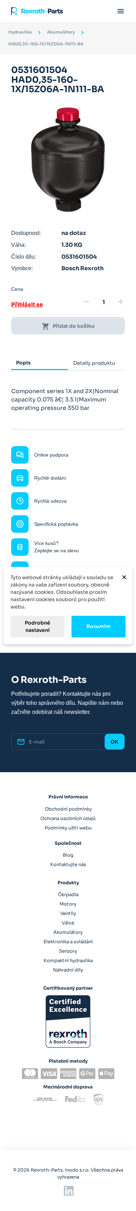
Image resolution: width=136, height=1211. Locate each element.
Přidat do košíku (68, 326)
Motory (68, 904)
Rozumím (98, 626)
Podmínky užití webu (68, 828)
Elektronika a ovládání (68, 942)
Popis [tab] (23, 363)
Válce (68, 923)
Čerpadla (68, 895)
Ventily (68, 913)
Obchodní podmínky (68, 809)
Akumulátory (68, 932)
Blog (68, 855)
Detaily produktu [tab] (94, 363)
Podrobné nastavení (37, 626)
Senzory (68, 951)
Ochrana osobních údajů (68, 818)
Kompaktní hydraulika (68, 960)
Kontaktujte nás (68, 864)
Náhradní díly (68, 970)
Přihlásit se (27, 304)
